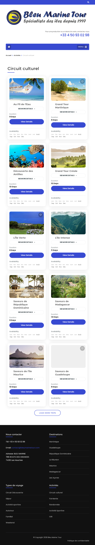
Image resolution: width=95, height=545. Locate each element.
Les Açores (54, 477)
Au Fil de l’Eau (22, 104)
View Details (26, 121)
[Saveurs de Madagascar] (68, 286)
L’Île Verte (19, 237)
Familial (9, 516)
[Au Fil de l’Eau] (26, 89)
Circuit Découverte (14, 492)
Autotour (10, 510)
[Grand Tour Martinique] (68, 89)
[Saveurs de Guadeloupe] (68, 356)
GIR (50, 516)
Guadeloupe (54, 447)
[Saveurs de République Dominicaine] (26, 286)
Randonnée (54, 504)
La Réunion (54, 459)
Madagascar (55, 471)
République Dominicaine (60, 453)
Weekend (10, 522)
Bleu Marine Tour (54, 537)
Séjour (8, 498)
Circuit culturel (56, 492)
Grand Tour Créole (66, 171)
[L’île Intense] (68, 223)
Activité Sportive (56, 510)
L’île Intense (62, 237)
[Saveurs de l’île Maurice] (26, 356)
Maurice (53, 465)
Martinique (54, 441)
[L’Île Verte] (26, 223)
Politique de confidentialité (78, 541)
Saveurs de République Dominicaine (21, 304)
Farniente (53, 498)
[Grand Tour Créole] (68, 156)
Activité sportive (13, 504)
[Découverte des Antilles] (26, 156)
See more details (25, 109)
